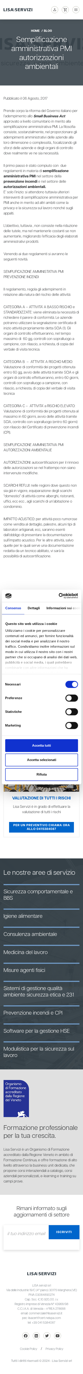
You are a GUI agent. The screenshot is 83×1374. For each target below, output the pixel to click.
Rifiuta (42, 774)
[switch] (71, 698)
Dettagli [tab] (34, 608)
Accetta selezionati (41, 760)
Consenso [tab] (13, 608)
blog (48, 30)
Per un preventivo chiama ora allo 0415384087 (41, 827)
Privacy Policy (54, 1349)
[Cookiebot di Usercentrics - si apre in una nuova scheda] (59, 596)
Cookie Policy (28, 1349)
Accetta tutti (41, 745)
